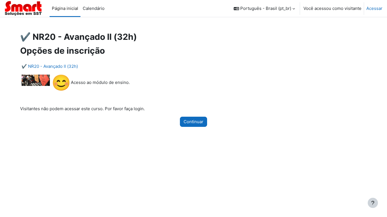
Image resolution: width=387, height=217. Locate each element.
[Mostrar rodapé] (373, 203)
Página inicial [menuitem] (65, 8)
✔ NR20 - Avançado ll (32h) (50, 66)
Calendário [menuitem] (94, 8)
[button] (264, 8)
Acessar (374, 8)
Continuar (193, 121)
